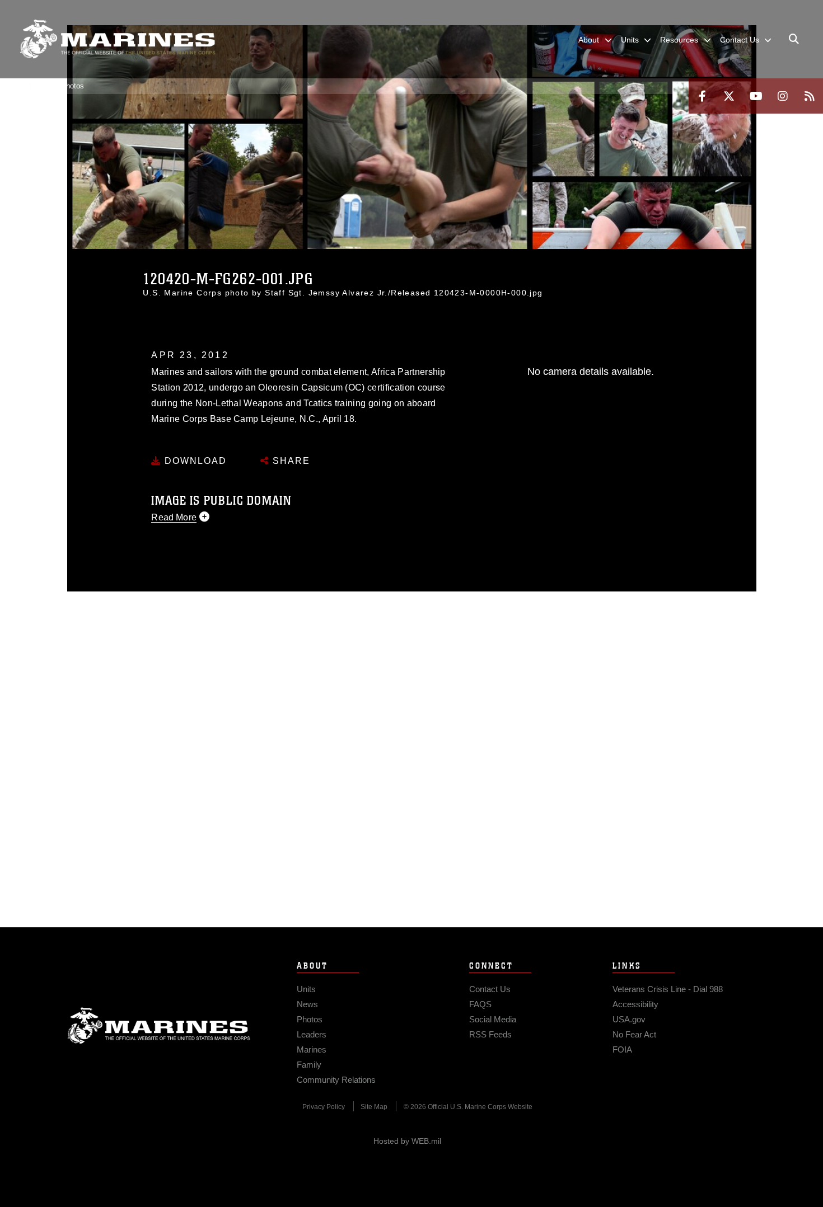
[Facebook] (702, 96)
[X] (729, 96)
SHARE (289, 461)
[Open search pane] (793, 39)
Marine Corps (159, 1026)
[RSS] (809, 96)
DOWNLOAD (194, 461)
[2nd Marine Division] (118, 39)
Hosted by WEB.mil (407, 1140)
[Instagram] (782, 96)
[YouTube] (755, 96)
